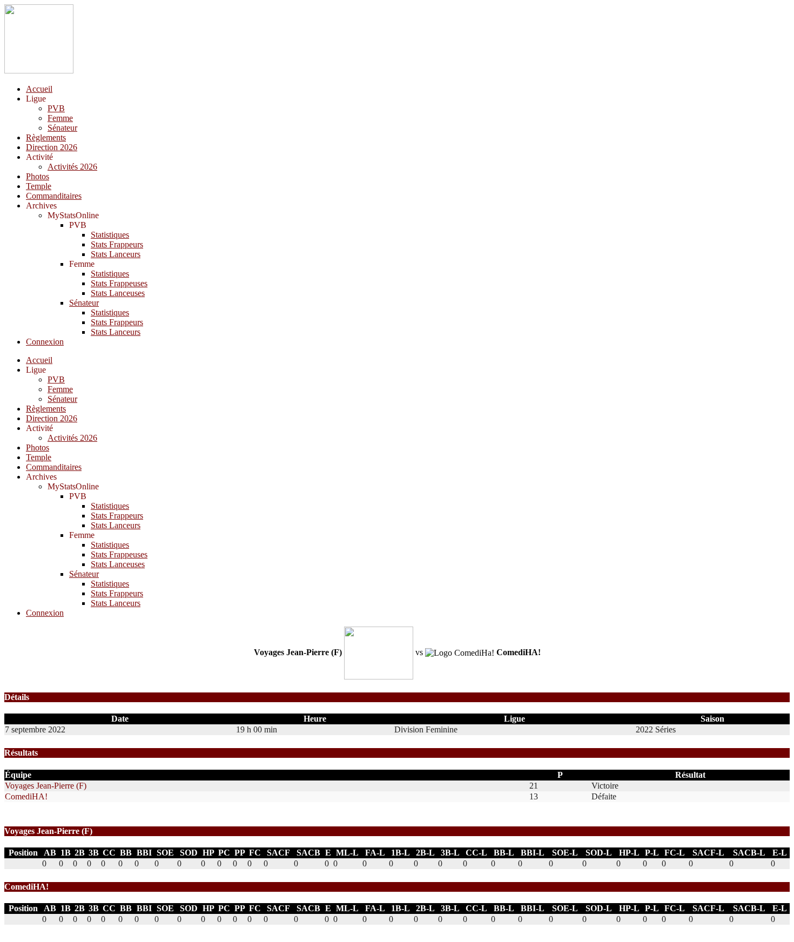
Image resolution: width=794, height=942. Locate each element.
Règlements (46, 137)
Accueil (39, 88)
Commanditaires (54, 195)
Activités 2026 (72, 166)
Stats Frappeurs (117, 244)
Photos (37, 176)
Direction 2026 (51, 147)
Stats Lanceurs (115, 254)
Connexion (45, 341)
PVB (56, 108)
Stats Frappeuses (119, 283)
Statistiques (110, 234)
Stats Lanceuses (118, 293)
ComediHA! (26, 796)
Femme (60, 118)
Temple (38, 186)
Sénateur (62, 127)
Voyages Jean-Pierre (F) (45, 785)
